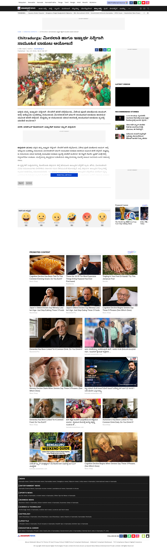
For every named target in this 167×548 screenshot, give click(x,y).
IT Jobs (106, 531)
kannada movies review (43, 488)
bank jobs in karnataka (51, 531)
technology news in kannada (28, 509)
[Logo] (27, 8)
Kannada (40, 2)
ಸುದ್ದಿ (50, 8)
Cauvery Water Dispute (36, 13)
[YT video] (143, 2)
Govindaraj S (39, 49)
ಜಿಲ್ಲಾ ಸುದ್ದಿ (98, 8)
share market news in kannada (48, 502)
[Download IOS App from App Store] (147, 536)
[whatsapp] (139, 2)
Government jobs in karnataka (70, 531)
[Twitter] (135, 2)
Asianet (26, 535)
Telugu (60, 2)
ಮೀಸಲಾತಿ (29, 183)
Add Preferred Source (116, 3)
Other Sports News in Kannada (64, 495)
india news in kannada (87, 481)
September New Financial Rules (135, 13)
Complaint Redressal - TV (106, 542)
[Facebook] (131, 2)
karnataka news (50, 481)
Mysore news (74, 481)
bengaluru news (62, 481)
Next (147, 13)
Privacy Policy (59, 542)
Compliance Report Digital (125, 542)
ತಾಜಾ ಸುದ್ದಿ (43, 8)
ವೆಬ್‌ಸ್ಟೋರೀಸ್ (86, 8)
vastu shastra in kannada (68, 517)
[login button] (141, 8)
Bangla (72, 2)
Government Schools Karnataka (102, 13)
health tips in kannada (63, 524)
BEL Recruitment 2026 (81, 13)
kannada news (24, 481)
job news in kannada (26, 531)
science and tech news (61, 509)
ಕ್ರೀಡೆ (105, 8)
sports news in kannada (27, 495)
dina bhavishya (43, 517)
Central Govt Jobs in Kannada (92, 531)
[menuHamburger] (144, 8)
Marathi (85, 2)
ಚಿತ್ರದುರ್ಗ (21, 183)
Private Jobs (38, 531)
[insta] (147, 2)
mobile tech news (45, 509)
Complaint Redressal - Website (85, 542)
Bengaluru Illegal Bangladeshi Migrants (59, 13)
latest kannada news (37, 481)
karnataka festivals (85, 517)
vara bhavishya (54, 517)
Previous (144, 13)
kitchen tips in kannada (80, 524)
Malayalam (22, 2)
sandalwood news (59, 488)
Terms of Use (48, 542)
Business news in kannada (28, 502)
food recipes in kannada (46, 524)
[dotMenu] (129, 8)
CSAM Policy (69, 542)
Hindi (79, 2)
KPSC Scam (118, 13)
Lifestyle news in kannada (28, 524)
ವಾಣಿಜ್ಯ (122, 8)
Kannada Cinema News (26, 488)
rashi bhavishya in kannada (28, 517)
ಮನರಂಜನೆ (66, 8)
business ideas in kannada (69, 502)
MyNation (93, 2)
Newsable (31, 2)
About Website (30, 542)
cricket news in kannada (44, 495)
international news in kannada (106, 481)
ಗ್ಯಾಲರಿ (56, 8)
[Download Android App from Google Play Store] (143, 536)
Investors (139, 542)
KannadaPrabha (50, 2)
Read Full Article (64, 175)
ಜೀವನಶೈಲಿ (113, 8)
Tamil (67, 2)
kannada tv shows (72, 488)
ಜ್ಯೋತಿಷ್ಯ (75, 8)
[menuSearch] (148, 8)
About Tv (40, 542)
